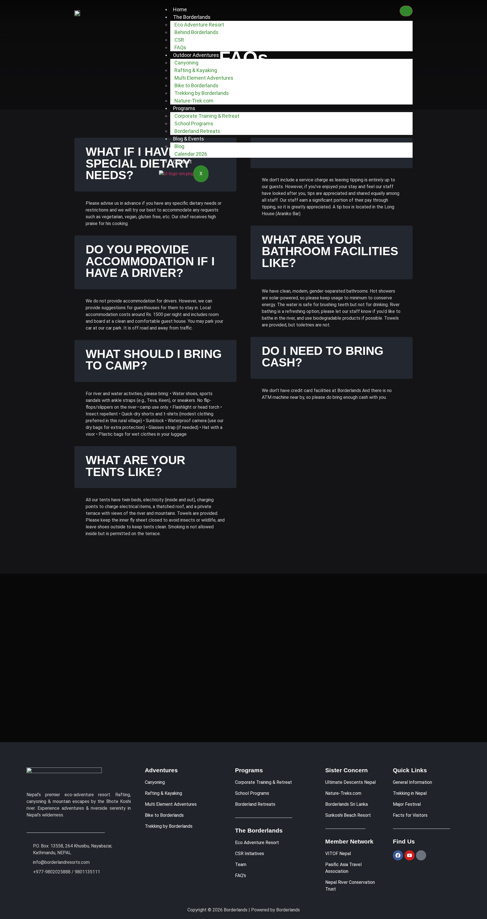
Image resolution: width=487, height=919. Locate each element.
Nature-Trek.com (193, 101)
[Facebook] (398, 855)
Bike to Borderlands (196, 85)
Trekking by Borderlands (201, 93)
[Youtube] (409, 855)
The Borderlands (192, 17)
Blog (179, 146)
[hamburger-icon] (406, 11)
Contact (182, 161)
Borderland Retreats (197, 131)
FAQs (180, 47)
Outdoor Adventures (196, 55)
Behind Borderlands (196, 32)
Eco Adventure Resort (199, 25)
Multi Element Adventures (203, 78)
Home (180, 9)
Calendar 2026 (190, 154)
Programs (184, 108)
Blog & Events (188, 139)
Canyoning (186, 63)
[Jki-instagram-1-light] (421, 855)
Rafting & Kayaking (195, 70)
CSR (179, 40)
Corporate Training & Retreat (206, 116)
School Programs (193, 123)
